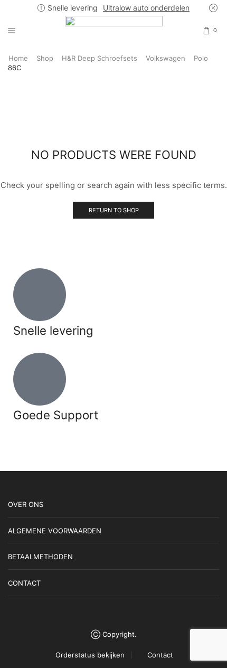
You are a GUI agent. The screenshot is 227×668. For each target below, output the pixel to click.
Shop (44, 58)
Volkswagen (165, 58)
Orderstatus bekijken (90, 655)
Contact (160, 655)
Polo (201, 58)
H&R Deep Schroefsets (99, 58)
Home (18, 58)
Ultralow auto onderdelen (146, 7)
